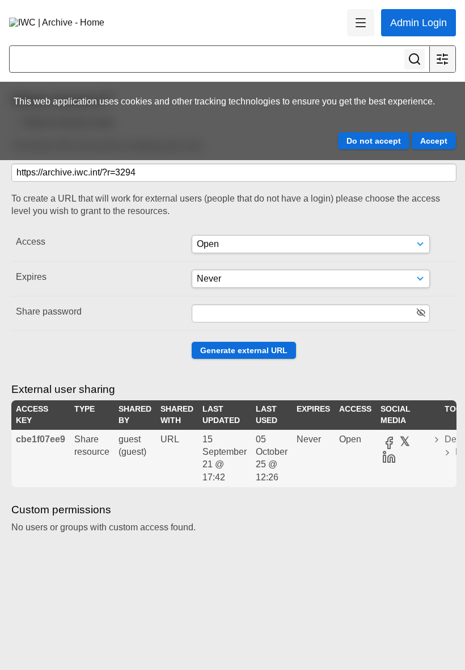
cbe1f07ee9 (40, 439)
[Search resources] (414, 59)
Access (30, 241)
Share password (49, 311)
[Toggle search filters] (442, 59)
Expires (31, 277)
